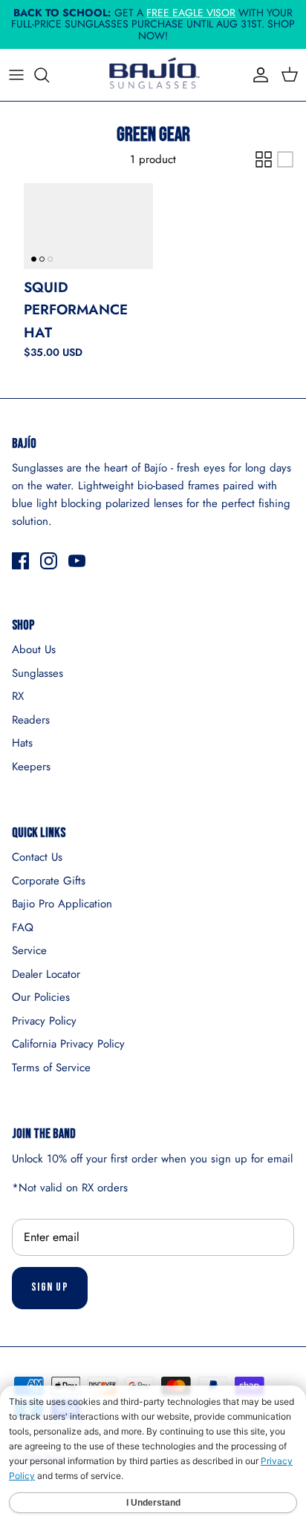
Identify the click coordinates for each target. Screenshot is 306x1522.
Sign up (49, 1287)
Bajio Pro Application (62, 904)
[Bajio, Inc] (153, 74)
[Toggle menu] (16, 75)
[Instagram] (48, 560)
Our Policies (41, 997)
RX (18, 696)
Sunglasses (37, 673)
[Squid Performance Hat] (88, 226)
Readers (31, 720)
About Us (34, 649)
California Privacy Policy (68, 1044)
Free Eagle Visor (190, 12)
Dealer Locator (46, 974)
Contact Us (37, 857)
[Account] (257, 75)
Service (29, 950)
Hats (22, 743)
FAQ (22, 927)
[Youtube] (76, 560)
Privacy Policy (44, 1021)
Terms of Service (51, 1067)
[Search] (49, 75)
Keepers (31, 766)
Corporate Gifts (48, 881)
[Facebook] (20, 560)
